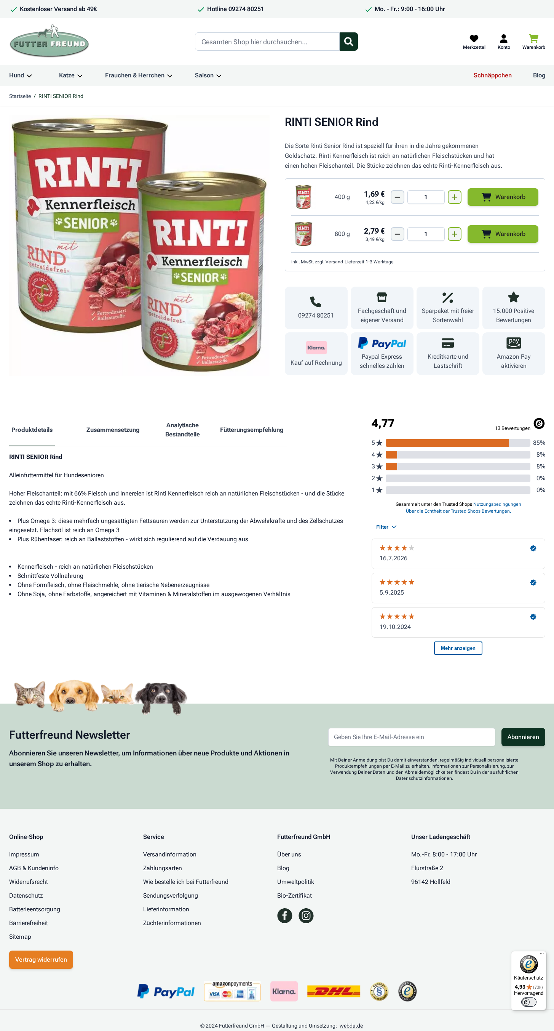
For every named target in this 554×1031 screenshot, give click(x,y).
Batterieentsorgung (34, 909)
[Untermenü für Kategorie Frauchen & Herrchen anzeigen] (170, 75)
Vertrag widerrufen (41, 959)
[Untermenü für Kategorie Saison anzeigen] (219, 75)
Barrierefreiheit (28, 923)
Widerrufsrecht (28, 881)
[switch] (528, 1002)
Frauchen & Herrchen (134, 75)
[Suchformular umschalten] (349, 41)
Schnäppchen (493, 75)
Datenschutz (26, 895)
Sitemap (20, 936)
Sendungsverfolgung (170, 895)
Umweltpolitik (295, 881)
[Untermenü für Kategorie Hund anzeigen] (29, 75)
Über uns (289, 854)
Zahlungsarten (162, 868)
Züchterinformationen (172, 923)
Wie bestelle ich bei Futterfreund (185, 881)
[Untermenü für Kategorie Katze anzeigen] (80, 75)
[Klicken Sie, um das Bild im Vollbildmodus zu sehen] (139, 245)
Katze (67, 75)
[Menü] (541, 955)
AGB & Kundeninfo (34, 868)
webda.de (351, 1026)
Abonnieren (523, 737)
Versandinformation (169, 854)
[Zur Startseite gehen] (49, 41)
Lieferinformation (166, 909)
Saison (204, 75)
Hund (16, 75)
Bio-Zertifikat (294, 895)
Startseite (20, 96)
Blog (539, 75)
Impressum (24, 854)
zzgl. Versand (329, 262)
